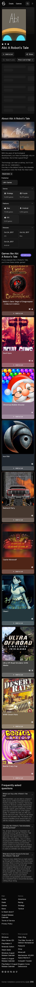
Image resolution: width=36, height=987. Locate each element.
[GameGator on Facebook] (5, 972)
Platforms (6, 203)
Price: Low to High (24, 60)
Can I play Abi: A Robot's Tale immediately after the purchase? (16, 827)
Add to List (9, 54)
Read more (6, 174)
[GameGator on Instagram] (3, 972)
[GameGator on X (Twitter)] (11, 972)
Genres (5, 188)
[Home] (4, 4)
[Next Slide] (31, 131)
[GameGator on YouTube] (8, 972)
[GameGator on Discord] (14, 972)
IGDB (27, 982)
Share (31, 54)
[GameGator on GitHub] (17, 972)
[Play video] (18, 131)
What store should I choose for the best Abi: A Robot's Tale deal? (16, 855)
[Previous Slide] (5, 131)
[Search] (28, 4)
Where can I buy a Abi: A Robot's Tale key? (15, 795)
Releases (6, 227)
